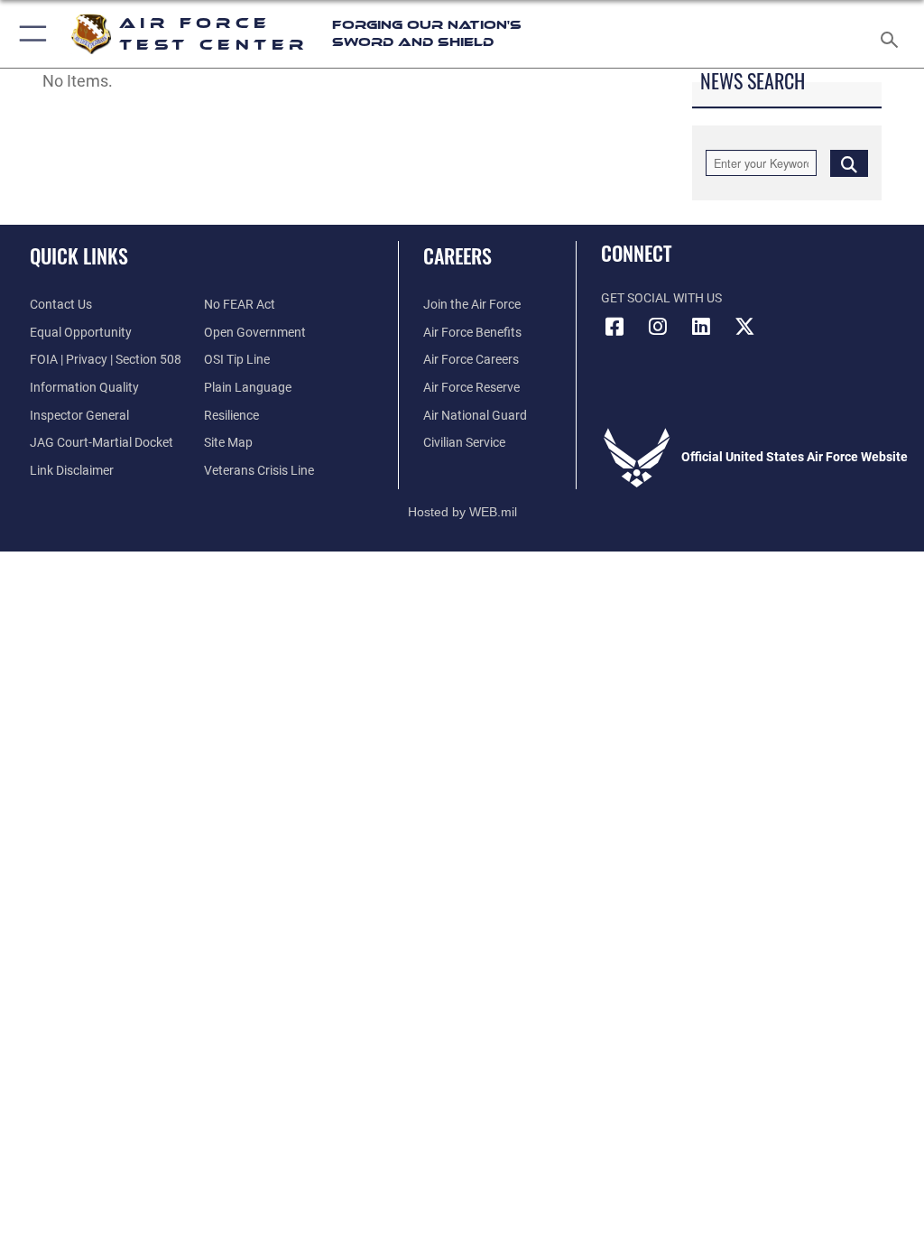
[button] (29, 34)
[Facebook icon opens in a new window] (614, 326)
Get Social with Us (661, 298)
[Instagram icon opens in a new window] (657, 326)
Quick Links (79, 255)
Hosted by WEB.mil (462, 512)
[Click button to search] (849, 163)
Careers (457, 255)
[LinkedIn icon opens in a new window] (701, 326)
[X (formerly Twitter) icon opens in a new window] (744, 326)
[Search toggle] (893, 34)
